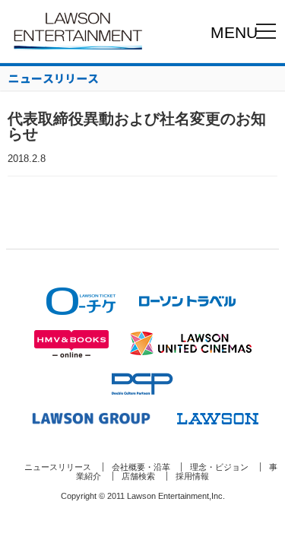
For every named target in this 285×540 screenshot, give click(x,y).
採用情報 (192, 476)
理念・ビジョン (219, 467)
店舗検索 (138, 476)
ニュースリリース (57, 467)
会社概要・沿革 (141, 467)
